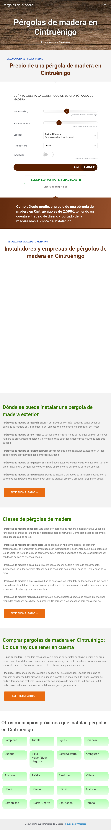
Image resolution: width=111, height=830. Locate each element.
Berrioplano (12, 802)
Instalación (19, 155)
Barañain (91, 740)
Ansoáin (10, 775)
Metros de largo (21, 111)
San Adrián (66, 802)
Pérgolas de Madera (18, 5)
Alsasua (91, 789)
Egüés (63, 740)
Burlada (9, 753)
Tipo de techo (20, 145)
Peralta (90, 802)
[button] (55, 180)
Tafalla (36, 775)
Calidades (19, 135)
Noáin (8, 789)
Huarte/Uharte (41, 802)
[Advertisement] (55, 284)
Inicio (43, 42)
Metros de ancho (22, 123)
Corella (36, 789)
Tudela (36, 740)
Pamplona (11, 740)
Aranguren (92, 753)
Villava (90, 775)
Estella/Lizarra (68, 753)
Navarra (52, 42)
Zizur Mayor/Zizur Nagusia (39, 757)
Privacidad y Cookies (75, 824)
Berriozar (64, 775)
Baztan (63, 789)
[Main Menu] (105, 5)
